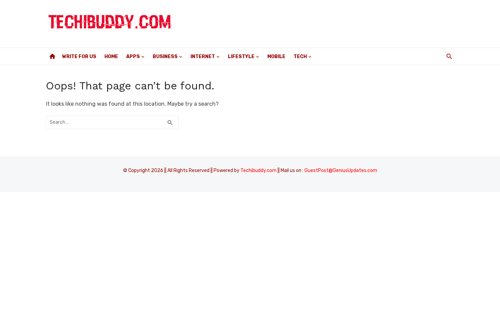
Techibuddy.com (258, 170)
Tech (300, 56)
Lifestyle (241, 56)
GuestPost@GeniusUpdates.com (340, 170)
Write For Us (79, 56)
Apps (133, 56)
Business (165, 56)
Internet (202, 56)
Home (111, 56)
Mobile (276, 56)
